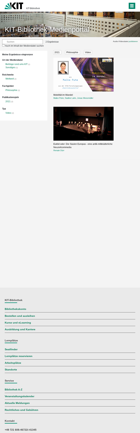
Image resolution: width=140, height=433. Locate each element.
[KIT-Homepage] (14, 5)
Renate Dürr (58, 150)
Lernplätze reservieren (18, 356)
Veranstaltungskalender (19, 396)
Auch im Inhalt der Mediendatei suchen (24, 46)
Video (8, 113)
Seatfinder (11, 349)
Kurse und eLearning (18, 322)
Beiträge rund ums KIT (16, 64)
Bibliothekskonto (15, 309)
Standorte (11, 369)
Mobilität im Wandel (63, 95)
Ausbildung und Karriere (20, 329)
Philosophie (11, 90)
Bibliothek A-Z (13, 389)
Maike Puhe (58, 98)
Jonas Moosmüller (85, 98)
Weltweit (9, 78)
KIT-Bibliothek (33, 8)
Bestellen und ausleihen (20, 316)
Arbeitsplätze (13, 363)
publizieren (133, 41)
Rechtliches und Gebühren (21, 410)
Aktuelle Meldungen (17, 403)
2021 (8, 101)
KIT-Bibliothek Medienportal (47, 29)
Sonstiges (10, 67)
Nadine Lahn (70, 98)
